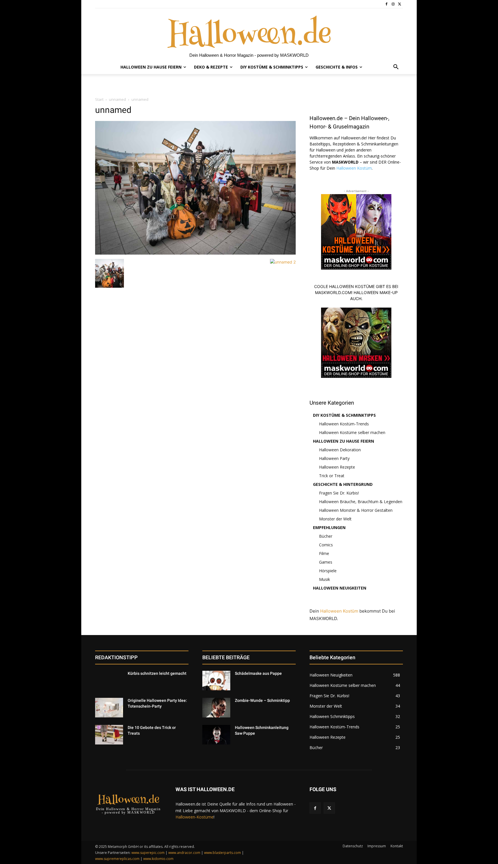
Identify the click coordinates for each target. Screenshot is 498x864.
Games (325, 562)
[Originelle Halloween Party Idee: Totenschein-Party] (109, 707)
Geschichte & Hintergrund (343, 484)
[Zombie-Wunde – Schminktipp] (216, 707)
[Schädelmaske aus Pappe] (216, 680)
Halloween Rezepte (337, 467)
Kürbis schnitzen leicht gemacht (157, 673)
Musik (324, 579)
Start (99, 99)
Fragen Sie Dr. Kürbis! (339, 493)
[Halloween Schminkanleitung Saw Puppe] (216, 734)
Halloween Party (334, 458)
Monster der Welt (335, 519)
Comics (326, 544)
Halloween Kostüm (354, 168)
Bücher (325, 536)
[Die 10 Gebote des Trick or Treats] (109, 734)
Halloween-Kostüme (195, 817)
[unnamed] (195, 253)
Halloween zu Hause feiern (343, 441)
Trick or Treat (331, 475)
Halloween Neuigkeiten (339, 588)
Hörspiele (328, 570)
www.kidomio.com (158, 858)
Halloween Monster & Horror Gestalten (356, 510)
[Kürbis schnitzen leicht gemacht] (109, 680)
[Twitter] (399, 4)
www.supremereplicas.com (117, 858)
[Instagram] (393, 4)
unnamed (117, 99)
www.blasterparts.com (222, 852)
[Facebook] (386, 4)
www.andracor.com (184, 852)
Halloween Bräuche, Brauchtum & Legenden (360, 501)
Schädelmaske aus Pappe (258, 673)
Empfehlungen (329, 527)
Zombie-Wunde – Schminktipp (262, 700)
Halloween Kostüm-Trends (344, 424)
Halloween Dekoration (340, 449)
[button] (396, 67)
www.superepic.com (148, 852)
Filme (324, 553)
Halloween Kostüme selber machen (352, 432)
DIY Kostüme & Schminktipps (344, 415)
